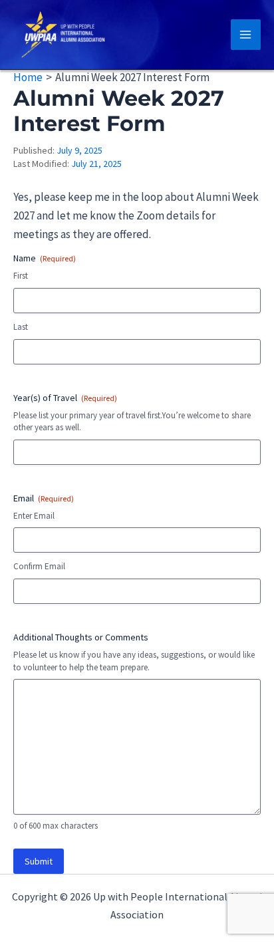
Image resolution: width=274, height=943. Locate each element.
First (20, 275)
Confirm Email (39, 566)
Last (20, 327)
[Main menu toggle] (246, 34)
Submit (39, 861)
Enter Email (34, 515)
